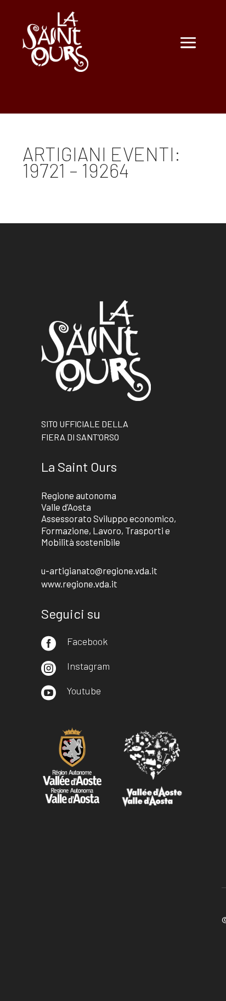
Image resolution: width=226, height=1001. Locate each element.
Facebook (87, 641)
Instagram (88, 666)
